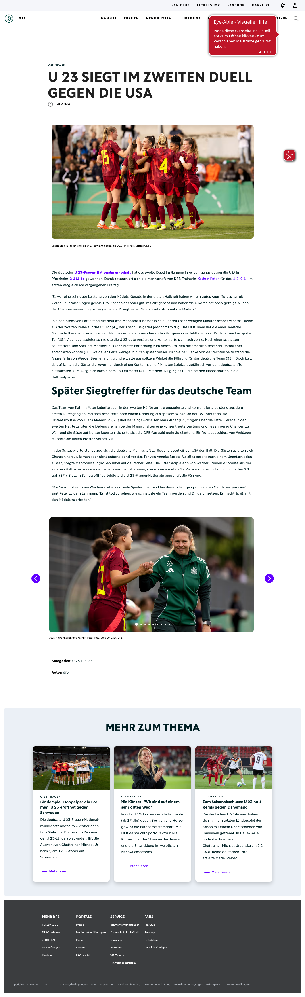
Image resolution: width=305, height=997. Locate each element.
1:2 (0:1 (239, 279)
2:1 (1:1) (77, 279)
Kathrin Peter (208, 279)
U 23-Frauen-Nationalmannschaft (103, 272)
